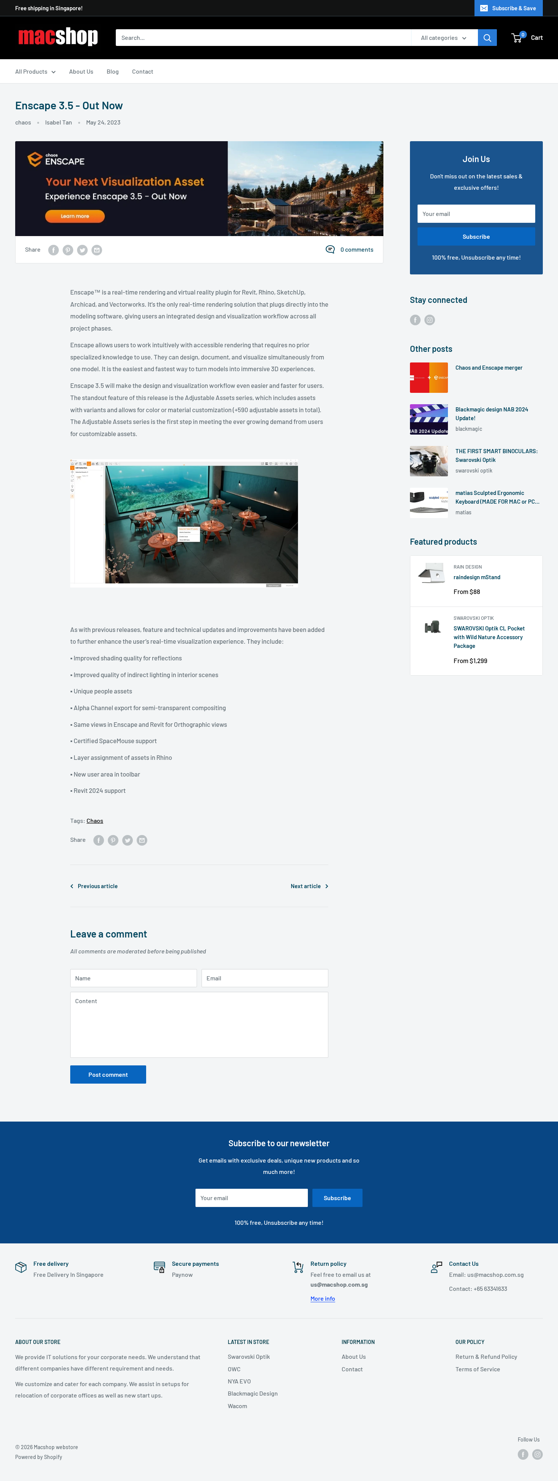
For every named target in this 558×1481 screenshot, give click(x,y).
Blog (113, 71)
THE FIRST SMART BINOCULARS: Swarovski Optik (497, 455)
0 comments (357, 249)
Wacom (237, 1405)
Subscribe (476, 236)
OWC (234, 1368)
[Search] (487, 37)
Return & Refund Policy (486, 1356)
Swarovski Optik (474, 618)
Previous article (98, 885)
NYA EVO (239, 1381)
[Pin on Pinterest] (68, 249)
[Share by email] (96, 249)
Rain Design (468, 567)
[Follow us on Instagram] (429, 319)
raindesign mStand (477, 576)
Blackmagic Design (253, 1393)
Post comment (108, 1074)
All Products (31, 71)
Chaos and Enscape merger (489, 367)
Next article (306, 885)
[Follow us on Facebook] (415, 319)
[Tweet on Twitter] (82, 249)
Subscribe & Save (514, 8)
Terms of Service (478, 1368)
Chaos (95, 820)
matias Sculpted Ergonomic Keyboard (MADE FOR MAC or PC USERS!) (495, 497)
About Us (81, 71)
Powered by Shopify (38, 1457)
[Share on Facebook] (53, 249)
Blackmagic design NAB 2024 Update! (492, 413)
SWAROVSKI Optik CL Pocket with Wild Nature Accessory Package (489, 637)
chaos (23, 122)
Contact (142, 71)
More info (323, 1298)
